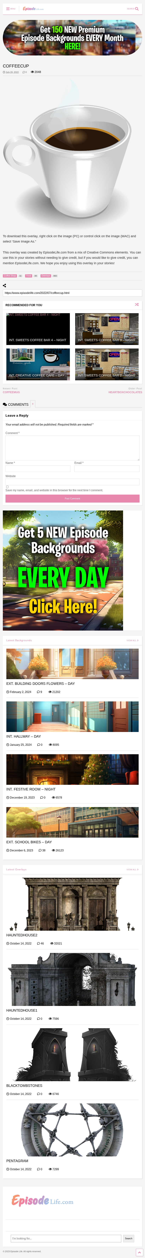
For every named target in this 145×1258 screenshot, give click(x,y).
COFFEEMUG (11, 392)
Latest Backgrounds (19, 640)
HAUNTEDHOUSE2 (21, 935)
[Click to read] (38, 329)
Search (128, 1238)
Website (10, 476)
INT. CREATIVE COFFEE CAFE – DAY (36, 375)
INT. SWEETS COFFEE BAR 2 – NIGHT (106, 375)
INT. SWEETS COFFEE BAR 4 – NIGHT (37, 340)
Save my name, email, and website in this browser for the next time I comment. (54, 490)
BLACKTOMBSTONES (24, 1086)
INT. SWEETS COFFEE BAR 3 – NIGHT (106, 340)
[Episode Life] (31, 11)
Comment (12, 433)
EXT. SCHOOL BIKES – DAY (29, 842)
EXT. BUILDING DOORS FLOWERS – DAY (40, 684)
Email (78, 462)
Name (10, 462)
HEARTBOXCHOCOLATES (125, 392)
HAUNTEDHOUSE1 (21, 1010)
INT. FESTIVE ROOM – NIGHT (31, 789)
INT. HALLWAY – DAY (23, 736)
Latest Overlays (16, 869)
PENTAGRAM (17, 1161)
